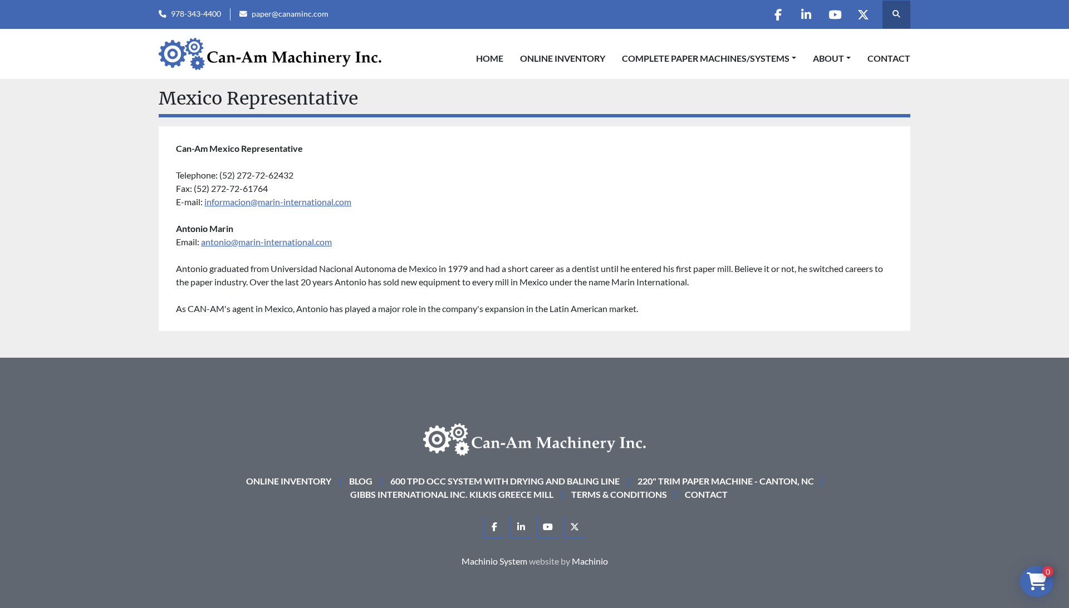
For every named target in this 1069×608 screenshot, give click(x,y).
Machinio (590, 561)
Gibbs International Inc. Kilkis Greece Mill (451, 494)
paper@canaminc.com (290, 13)
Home (489, 58)
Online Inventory (562, 58)
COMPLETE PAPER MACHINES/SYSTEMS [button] (706, 58)
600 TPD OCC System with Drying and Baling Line (505, 481)
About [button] (828, 58)
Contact (888, 58)
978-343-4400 (196, 13)
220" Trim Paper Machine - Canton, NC (726, 481)
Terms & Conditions (619, 494)
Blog (360, 481)
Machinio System (494, 561)
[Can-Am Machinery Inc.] (534, 438)
